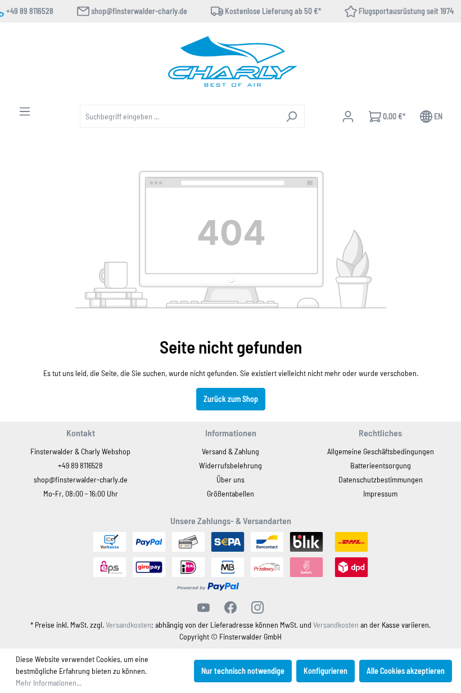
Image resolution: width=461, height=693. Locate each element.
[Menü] (24, 111)
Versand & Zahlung (230, 451)
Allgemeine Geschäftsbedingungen (380, 451)
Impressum (380, 493)
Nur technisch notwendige (242, 671)
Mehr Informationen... (49, 682)
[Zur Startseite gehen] (232, 61)
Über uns (230, 479)
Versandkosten (128, 624)
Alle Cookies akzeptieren (406, 671)
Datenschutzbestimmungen (380, 479)
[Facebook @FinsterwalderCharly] (230, 607)
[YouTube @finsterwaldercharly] (203, 607)
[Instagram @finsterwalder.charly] (257, 607)
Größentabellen (230, 493)
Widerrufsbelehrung (230, 465)
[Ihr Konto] (348, 116)
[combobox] (179, 116)
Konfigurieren (325, 671)
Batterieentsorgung (380, 465)
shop (41, 479)
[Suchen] (291, 116)
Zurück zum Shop (231, 399)
